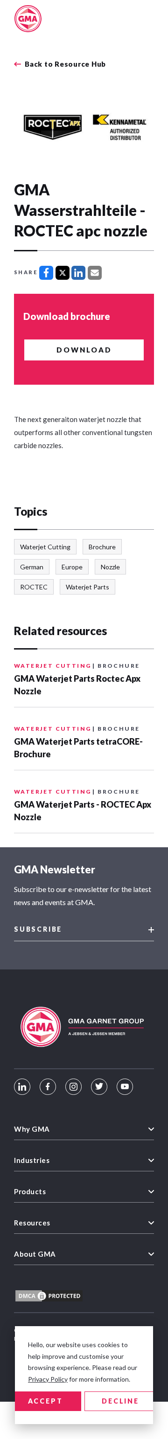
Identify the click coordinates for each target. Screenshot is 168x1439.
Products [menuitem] (30, 1191)
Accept (45, 1401)
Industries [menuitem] (31, 1160)
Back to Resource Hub (65, 64)
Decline (120, 1401)
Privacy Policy (48, 1379)
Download (84, 350)
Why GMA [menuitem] (32, 1129)
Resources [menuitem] (32, 1222)
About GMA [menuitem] (35, 1254)
